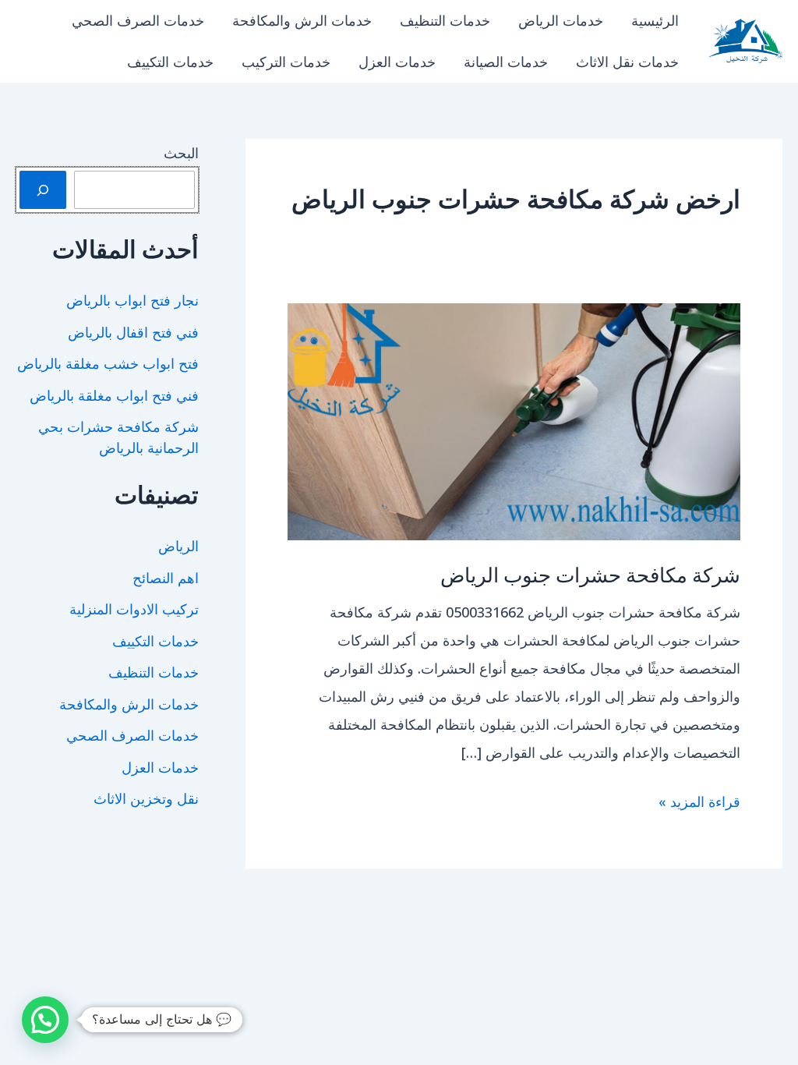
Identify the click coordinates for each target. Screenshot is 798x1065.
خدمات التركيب (286, 61)
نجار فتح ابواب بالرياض (132, 300)
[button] (45, 1019)
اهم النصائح (165, 577)
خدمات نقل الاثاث (627, 61)
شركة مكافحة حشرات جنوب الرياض (590, 574)
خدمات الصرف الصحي (138, 20)
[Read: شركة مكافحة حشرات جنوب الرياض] (514, 420)
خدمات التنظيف (445, 20)
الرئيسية (655, 20)
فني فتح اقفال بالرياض (133, 332)
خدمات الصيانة (506, 61)
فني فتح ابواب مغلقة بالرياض (114, 395)
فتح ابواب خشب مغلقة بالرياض (108, 363)
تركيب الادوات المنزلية (134, 609)
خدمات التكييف (170, 61)
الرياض (178, 545)
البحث (181, 152)
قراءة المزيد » (699, 803)
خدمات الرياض (560, 20)
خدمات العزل (397, 61)
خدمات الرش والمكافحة (302, 20)
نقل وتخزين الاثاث (146, 798)
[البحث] (42, 190)
